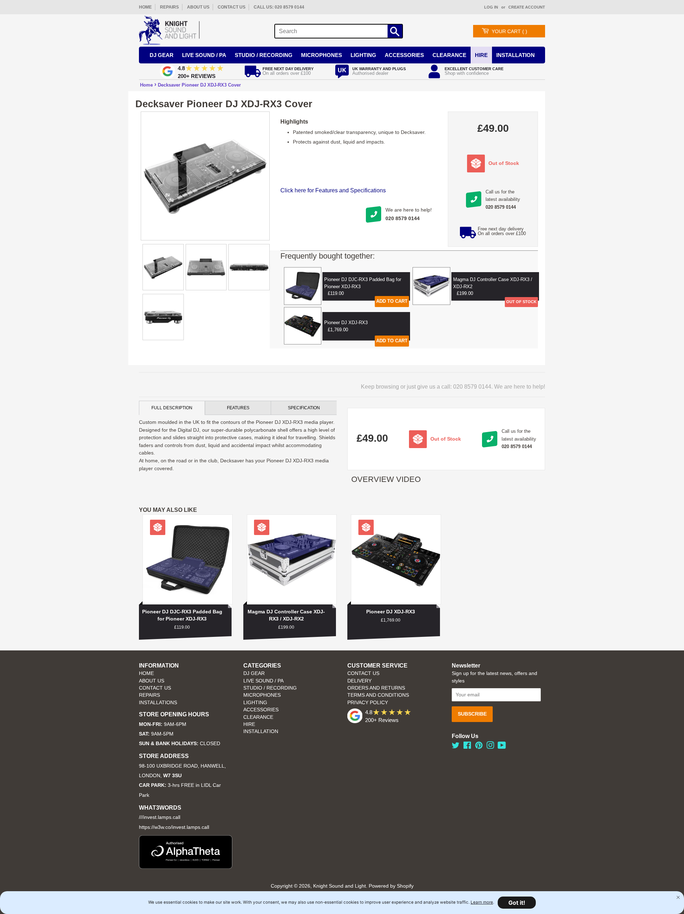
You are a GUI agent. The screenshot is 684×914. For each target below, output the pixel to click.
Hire (481, 55)
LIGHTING (255, 702)
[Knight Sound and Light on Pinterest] (479, 746)
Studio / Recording (263, 55)
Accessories (404, 55)
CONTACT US (231, 7)
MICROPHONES (262, 695)
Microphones (321, 55)
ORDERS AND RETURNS (376, 688)
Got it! (516, 902)
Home (146, 85)
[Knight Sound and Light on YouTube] (502, 746)
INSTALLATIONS (158, 702)
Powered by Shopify (391, 886)
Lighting (363, 55)
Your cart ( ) (509, 31)
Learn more (482, 902)
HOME (145, 7)
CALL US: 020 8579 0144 (279, 7)
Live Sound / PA (204, 55)
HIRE (249, 724)
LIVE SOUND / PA (263, 681)
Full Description (171, 408)
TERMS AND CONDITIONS (378, 695)
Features (238, 408)
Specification (304, 408)
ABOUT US (198, 7)
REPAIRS (169, 7)
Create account (526, 7)
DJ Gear (161, 55)
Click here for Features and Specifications (333, 190)
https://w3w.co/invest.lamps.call (174, 827)
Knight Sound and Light (339, 886)
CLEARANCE (258, 717)
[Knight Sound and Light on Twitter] (456, 746)
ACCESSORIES (261, 709)
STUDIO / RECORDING (270, 688)
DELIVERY (359, 681)
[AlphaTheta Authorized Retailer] (185, 867)
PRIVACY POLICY (367, 702)
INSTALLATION (515, 55)
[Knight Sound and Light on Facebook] (467, 746)
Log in (491, 7)
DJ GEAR (254, 673)
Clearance (449, 55)
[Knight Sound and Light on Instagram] (490, 746)
